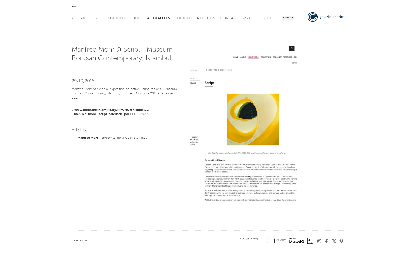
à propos (206, 18)
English (288, 18)
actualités (158, 18)
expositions (113, 18)
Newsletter (249, 239)
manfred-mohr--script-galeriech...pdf (101, 114)
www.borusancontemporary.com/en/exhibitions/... (111, 110)
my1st (248, 18)
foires (136, 18)
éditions (183, 18)
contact (229, 18)
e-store (267, 18)
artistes (88, 18)
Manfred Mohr (88, 137)
